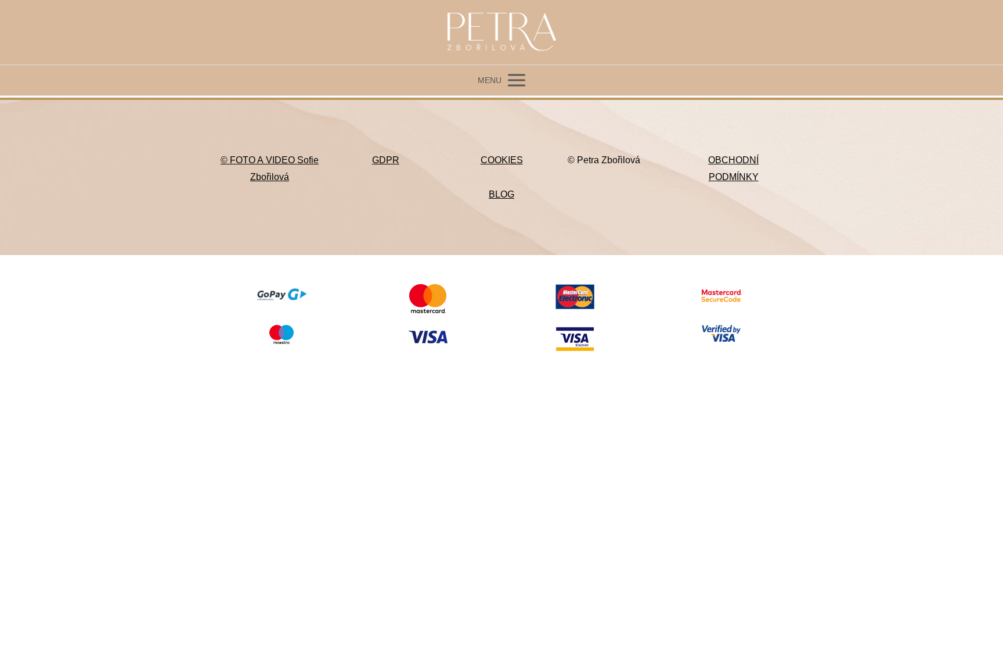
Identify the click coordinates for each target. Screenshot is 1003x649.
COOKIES (502, 160)
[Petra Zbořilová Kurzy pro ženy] (501, 32)
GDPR (385, 160)
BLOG (501, 194)
